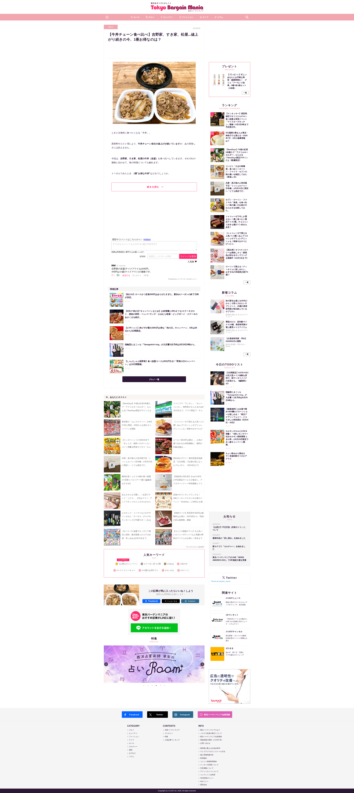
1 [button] (143, 685)
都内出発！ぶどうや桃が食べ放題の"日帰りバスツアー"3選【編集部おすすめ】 (136, 479)
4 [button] (156, 685)
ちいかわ (168, 570)
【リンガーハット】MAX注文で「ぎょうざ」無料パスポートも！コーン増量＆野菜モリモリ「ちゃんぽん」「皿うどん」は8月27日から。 (137, 447)
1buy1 (169, 564)
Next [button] (202, 664)
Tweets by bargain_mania (220, 581)
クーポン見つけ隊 (151, 564)
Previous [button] (106, 664)
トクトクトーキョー (124, 570)
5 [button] (160, 685)
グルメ (110, 27)
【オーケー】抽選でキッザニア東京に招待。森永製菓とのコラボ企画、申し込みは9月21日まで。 (136, 534)
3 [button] (152, 685)
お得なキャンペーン (127, 563)
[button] (107, 17)
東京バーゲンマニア (177, 7)
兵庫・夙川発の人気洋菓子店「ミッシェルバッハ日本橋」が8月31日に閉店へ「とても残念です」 (137, 461)
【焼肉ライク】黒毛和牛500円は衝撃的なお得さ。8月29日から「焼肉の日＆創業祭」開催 (188, 516)
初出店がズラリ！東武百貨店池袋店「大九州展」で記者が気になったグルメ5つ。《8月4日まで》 (187, 461)
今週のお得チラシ (149, 570)
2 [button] (148, 685)
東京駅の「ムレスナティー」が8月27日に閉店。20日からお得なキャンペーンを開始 (137, 425)
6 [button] (164, 685)
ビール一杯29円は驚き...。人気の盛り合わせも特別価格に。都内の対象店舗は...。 (187, 443)
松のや (183, 564)
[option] (154, 664)
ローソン (184, 570)
